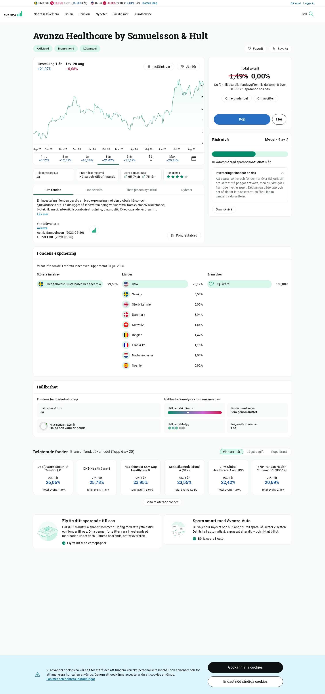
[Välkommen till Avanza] (13, 14)
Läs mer (42, 214)
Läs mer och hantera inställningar (70, 679)
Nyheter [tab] (186, 190)
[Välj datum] (194, 159)
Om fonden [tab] (53, 190)
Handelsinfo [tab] (94, 190)
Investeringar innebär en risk (236, 173)
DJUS (98, 3)
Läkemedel (90, 48)
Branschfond (66, 48)
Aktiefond (43, 48)
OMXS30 (43, 3)
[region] (119, 113)
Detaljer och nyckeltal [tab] (142, 190)
